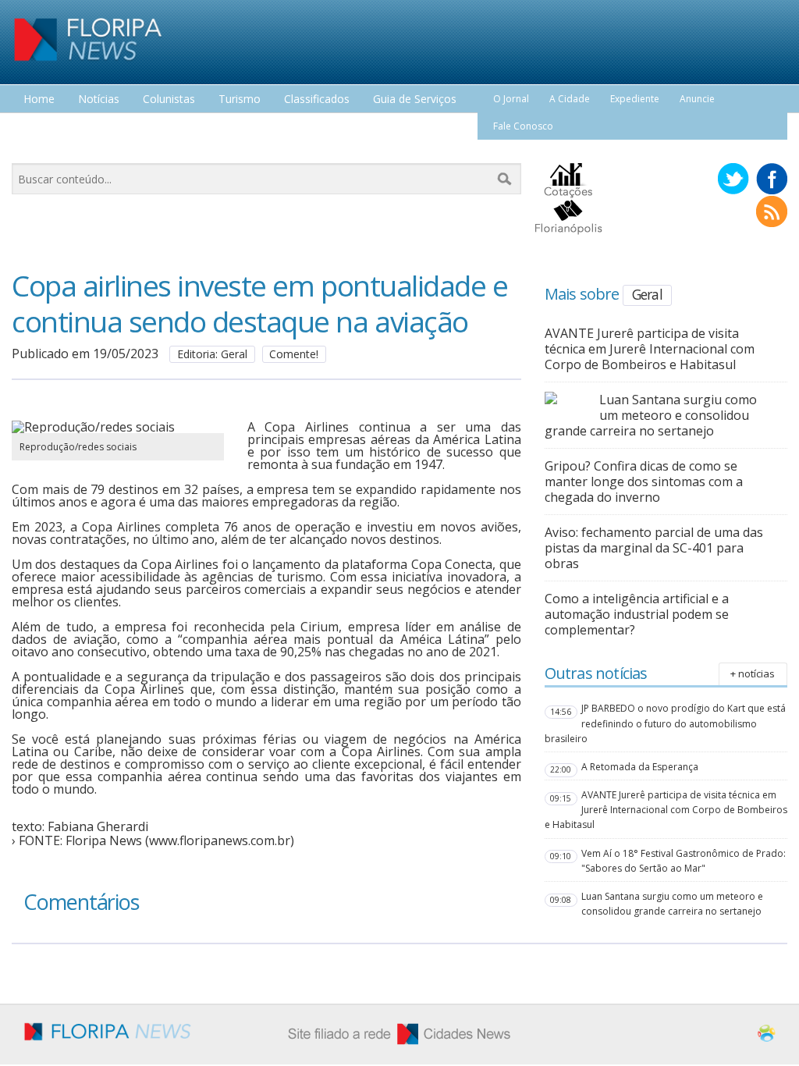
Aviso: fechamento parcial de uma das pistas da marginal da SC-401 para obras (654, 548)
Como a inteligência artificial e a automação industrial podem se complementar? (637, 614)
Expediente (634, 98)
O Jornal (511, 98)
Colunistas (169, 99)
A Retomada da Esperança (639, 766)
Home (39, 99)
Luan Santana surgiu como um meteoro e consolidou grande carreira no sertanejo (651, 415)
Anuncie (697, 98)
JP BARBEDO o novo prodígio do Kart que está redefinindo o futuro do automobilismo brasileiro (665, 723)
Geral (647, 294)
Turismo (239, 99)
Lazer (37, 128)
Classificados (317, 99)
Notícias (98, 99)
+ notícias (752, 673)
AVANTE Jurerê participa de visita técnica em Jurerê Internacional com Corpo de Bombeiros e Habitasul (650, 349)
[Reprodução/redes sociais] (118, 426)
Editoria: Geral (212, 353)
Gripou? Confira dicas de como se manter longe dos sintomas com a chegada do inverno (644, 481)
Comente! (293, 353)
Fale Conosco (523, 126)
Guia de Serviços (414, 99)
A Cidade (569, 98)
